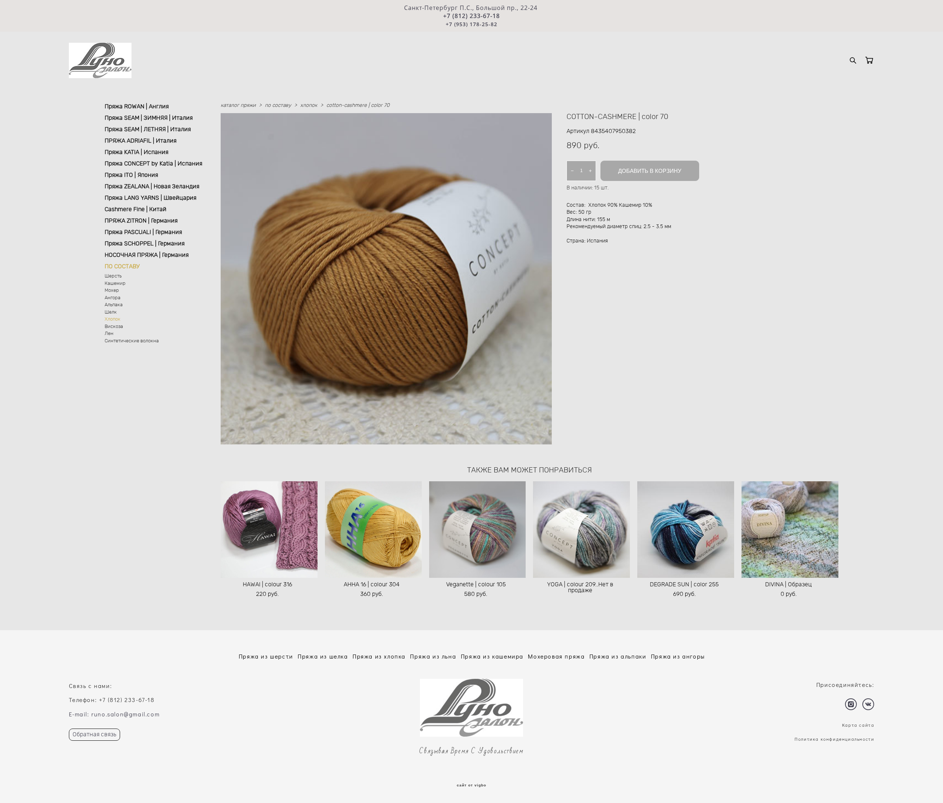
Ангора (112, 298)
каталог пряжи (238, 105)
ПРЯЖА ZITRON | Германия (141, 221)
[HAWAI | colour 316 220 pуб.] (269, 529)
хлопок (308, 105)
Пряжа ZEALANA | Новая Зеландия (152, 186)
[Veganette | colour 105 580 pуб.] (477, 529)
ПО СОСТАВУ (122, 266)
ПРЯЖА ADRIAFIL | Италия (140, 141)
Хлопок (112, 319)
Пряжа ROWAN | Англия (137, 106)
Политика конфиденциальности (834, 739)
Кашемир (115, 283)
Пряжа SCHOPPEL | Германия (145, 244)
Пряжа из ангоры (678, 656)
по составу (278, 105)
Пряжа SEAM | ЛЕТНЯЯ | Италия (148, 129)
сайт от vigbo (471, 785)
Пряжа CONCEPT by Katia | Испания (153, 164)
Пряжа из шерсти (266, 656)
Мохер (112, 290)
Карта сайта (858, 725)
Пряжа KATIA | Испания (136, 152)
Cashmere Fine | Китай (135, 209)
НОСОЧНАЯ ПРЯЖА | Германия (147, 255)
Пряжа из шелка (323, 656)
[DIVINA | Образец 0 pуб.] (790, 529)
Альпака (114, 305)
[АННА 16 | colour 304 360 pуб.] (373, 529)
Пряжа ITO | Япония (131, 175)
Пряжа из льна (433, 656)
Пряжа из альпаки (617, 656)
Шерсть (113, 276)
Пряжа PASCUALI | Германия (143, 232)
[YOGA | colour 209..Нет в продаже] (581, 529)
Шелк (111, 312)
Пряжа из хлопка (379, 656)
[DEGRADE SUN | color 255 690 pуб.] (685, 529)
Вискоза (114, 326)
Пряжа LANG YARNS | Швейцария (150, 198)
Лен (109, 333)
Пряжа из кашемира (492, 656)
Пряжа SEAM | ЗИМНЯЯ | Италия (149, 118)
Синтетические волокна (132, 341)
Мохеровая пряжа (556, 656)
